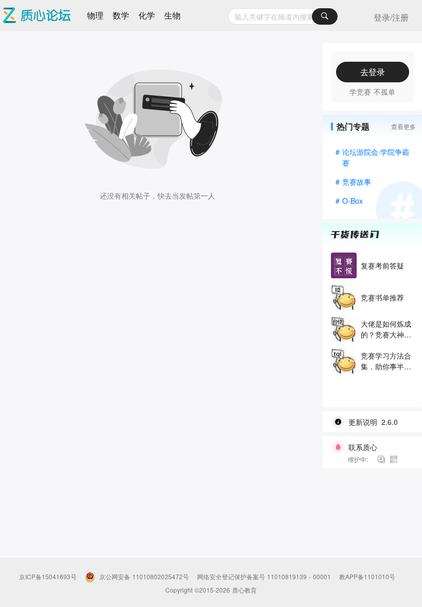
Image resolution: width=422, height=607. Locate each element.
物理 (95, 15)
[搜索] (325, 16)
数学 (121, 15)
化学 (146, 15)
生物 (172, 15)
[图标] (383, 459)
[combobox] (283, 16)
